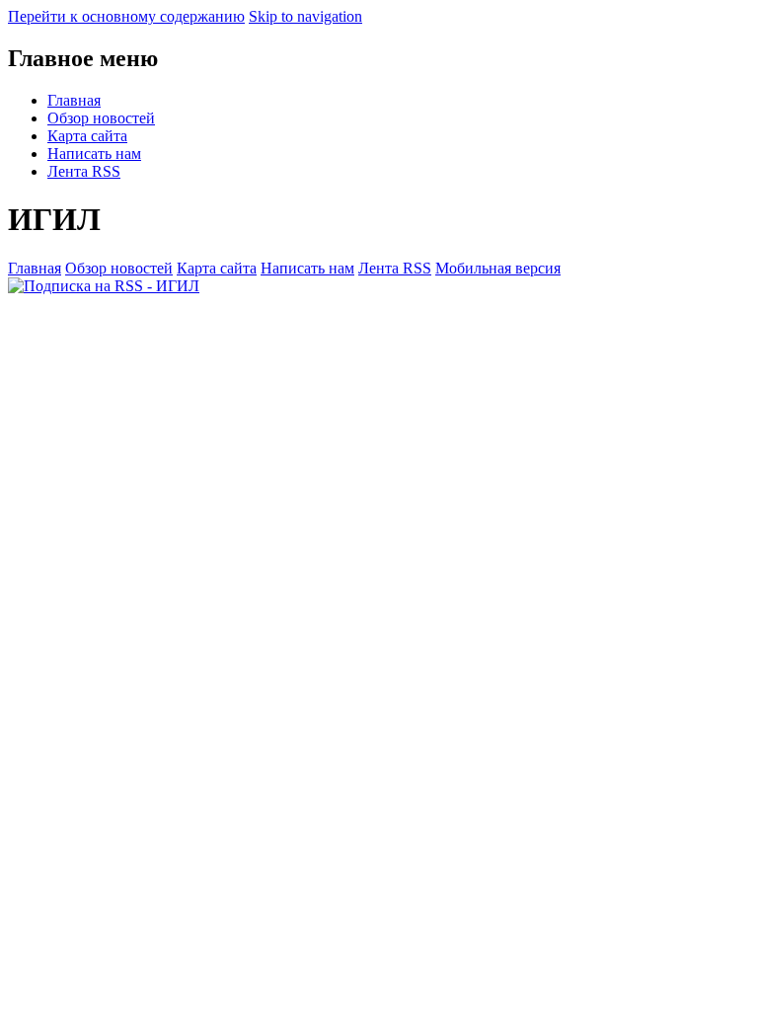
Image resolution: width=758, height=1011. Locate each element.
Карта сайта (87, 135)
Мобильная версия (498, 268)
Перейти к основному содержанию (126, 16)
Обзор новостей (101, 118)
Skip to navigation (305, 16)
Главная (74, 100)
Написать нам (94, 153)
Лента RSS (83, 171)
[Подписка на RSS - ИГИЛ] (103, 285)
